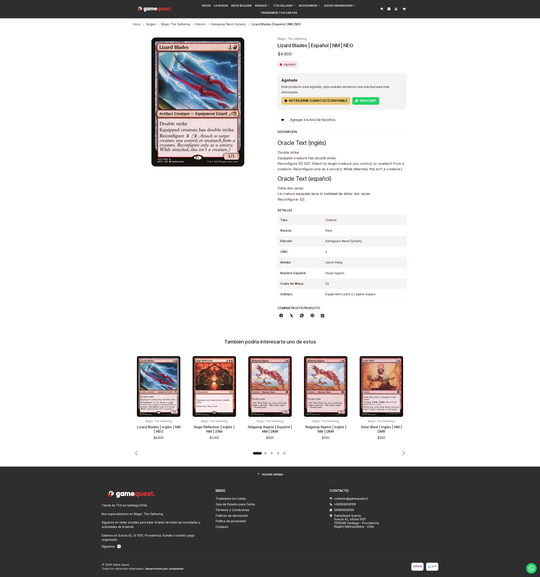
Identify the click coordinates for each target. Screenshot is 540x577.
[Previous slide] (136, 453)
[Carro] (404, 9)
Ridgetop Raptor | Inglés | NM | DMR (325, 429)
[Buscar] (382, 9)
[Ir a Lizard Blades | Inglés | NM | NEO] (158, 386)
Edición (200, 24)
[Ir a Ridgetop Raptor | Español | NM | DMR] (270, 386)
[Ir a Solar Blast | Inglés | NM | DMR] (381, 386)
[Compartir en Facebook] (281, 316)
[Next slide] (403, 453)
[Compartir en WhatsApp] (301, 316)
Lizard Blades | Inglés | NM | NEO (159, 429)
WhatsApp (368, 100)
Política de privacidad (231, 521)
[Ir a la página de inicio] (154, 9)
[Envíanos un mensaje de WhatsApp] (531, 568)
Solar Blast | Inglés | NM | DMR (381, 429)
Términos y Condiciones (232, 510)
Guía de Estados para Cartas (235, 504)
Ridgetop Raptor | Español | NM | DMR (270, 429)
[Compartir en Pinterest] (312, 316)
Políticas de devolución (232, 515)
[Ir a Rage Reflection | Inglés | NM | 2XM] (214, 386)
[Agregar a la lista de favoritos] (179, 366)
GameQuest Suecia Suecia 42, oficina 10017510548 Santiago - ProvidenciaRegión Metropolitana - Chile (356, 521)
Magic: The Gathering (175, 24)
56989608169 (344, 510)
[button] (262, 5)
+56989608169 (345, 504)
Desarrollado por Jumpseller (164, 568)
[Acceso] (396, 9)
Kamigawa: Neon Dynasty (228, 24)
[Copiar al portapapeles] (322, 316)
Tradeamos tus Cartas (231, 498)
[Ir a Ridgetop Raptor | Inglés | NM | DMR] (325, 386)
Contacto (222, 527)
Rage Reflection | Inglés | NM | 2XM (214, 429)
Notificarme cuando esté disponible (318, 100)
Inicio (136, 24)
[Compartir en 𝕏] (291, 316)
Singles (151, 24)
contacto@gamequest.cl (351, 498)
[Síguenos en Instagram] (389, 9)
